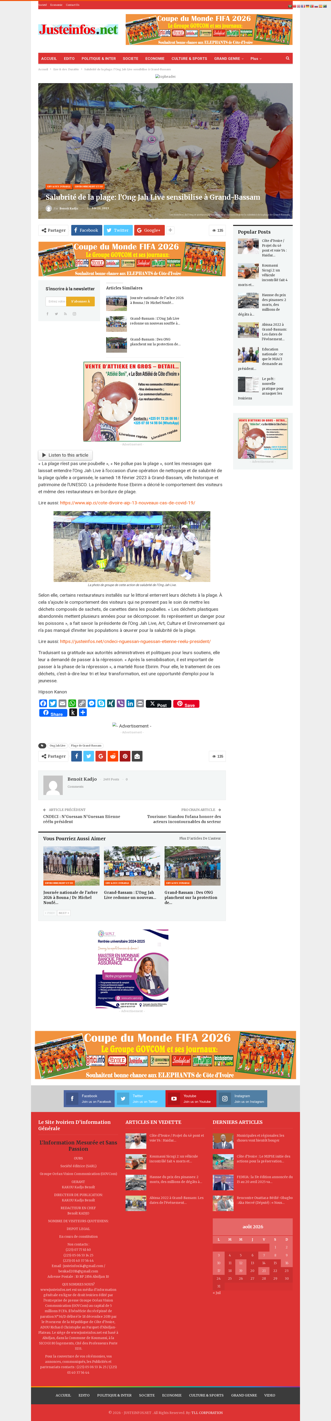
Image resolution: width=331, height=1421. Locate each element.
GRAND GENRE (227, 58)
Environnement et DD (89, 186)
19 (240, 1271)
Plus (254, 58)
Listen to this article (68, 455)
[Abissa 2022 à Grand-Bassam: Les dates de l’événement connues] (248, 330)
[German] (308, 6)
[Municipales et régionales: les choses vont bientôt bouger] (223, 1141)
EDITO (69, 58)
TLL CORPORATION (207, 1413)
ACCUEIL (49, 58)
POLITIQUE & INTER (99, 58)
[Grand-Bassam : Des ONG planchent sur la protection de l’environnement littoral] (116, 345)
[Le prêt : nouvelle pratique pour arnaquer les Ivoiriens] (248, 384)
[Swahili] (325, 6)
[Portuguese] (312, 6)
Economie (56, 5)
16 (286, 1263)
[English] (299, 6)
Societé (42, 5)
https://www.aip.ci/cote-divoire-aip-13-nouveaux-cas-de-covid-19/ (127, 503)
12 (241, 1263)
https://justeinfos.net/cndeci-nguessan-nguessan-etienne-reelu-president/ (135, 641)
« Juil (217, 1293)
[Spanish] (321, 6)
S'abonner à (80, 301)
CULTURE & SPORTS (189, 58)
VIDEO (269, 1395)
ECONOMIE (155, 58)
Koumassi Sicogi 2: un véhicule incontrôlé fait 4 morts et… (263, 275)
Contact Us (72, 5)
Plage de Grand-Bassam (86, 745)
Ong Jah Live (57, 745)
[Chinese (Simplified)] (294, 6)
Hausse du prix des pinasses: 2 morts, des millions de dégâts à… (262, 305)
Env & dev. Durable (59, 186)
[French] (303, 6)
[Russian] (316, 6)
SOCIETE (130, 58)
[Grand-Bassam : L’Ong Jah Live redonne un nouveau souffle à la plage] (116, 324)
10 (219, 1263)
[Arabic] (290, 6)
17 (218, 1271)
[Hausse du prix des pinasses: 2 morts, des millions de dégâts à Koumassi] (248, 300)
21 (264, 1271)
